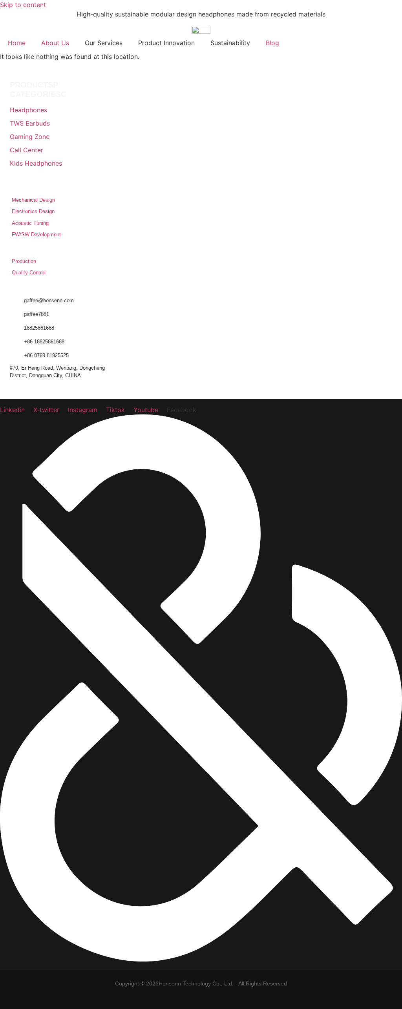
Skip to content (23, 5)
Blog (272, 43)
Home (17, 43)
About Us (55, 43)
